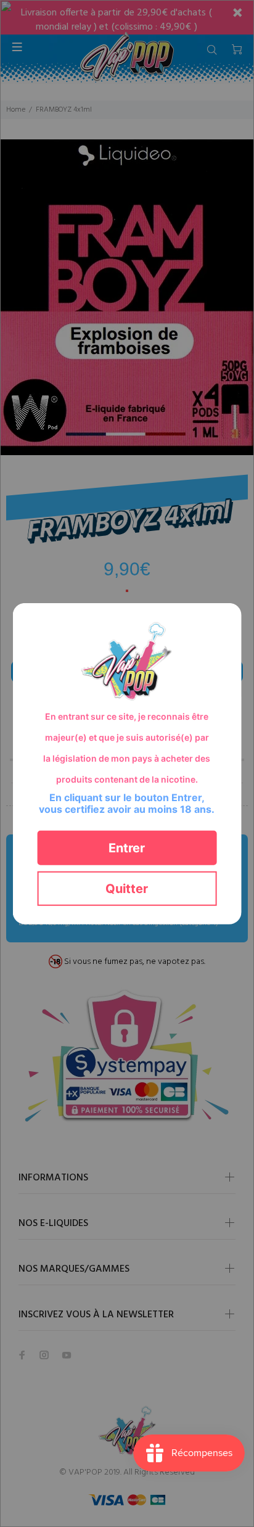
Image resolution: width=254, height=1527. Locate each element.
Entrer (127, 847)
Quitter (126, 888)
